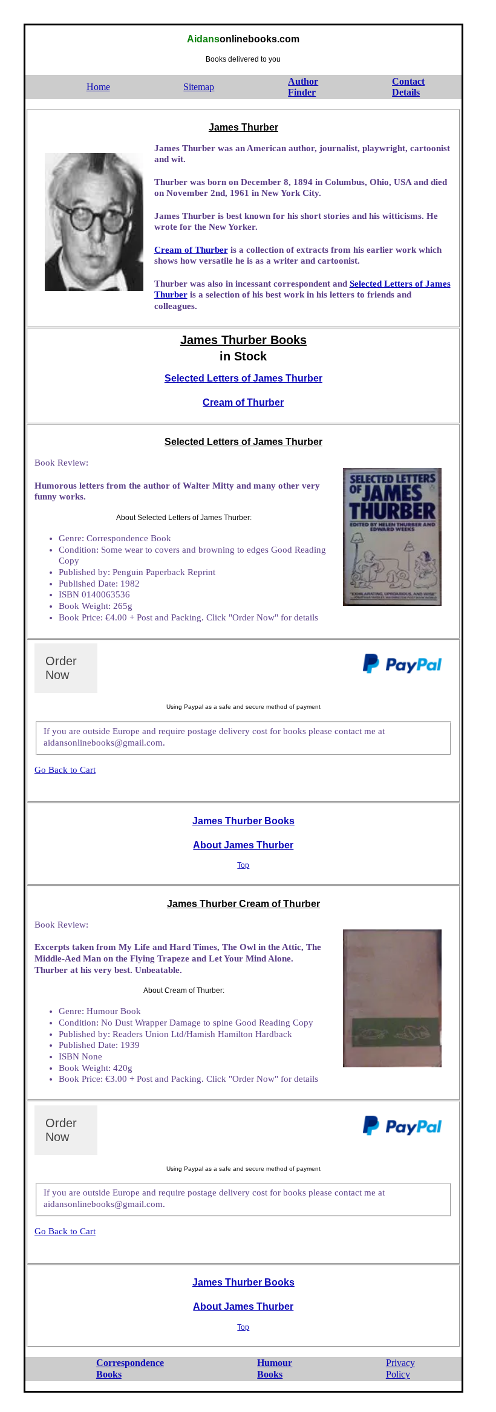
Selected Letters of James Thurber (243, 378)
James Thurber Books (243, 821)
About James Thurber (243, 845)
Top (243, 865)
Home (98, 87)
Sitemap (198, 87)
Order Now (61, 668)
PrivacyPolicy (400, 1368)
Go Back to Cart (65, 770)
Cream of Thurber (191, 250)
